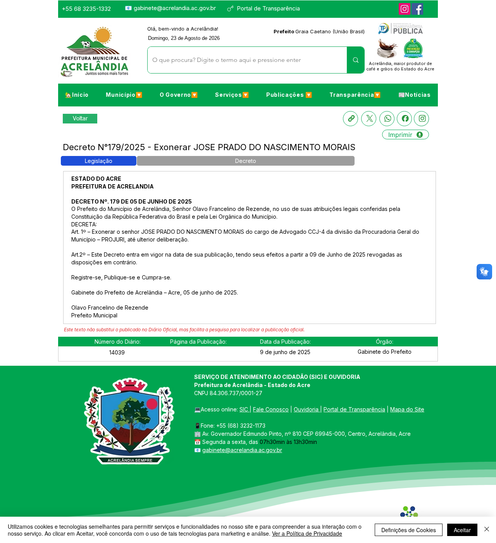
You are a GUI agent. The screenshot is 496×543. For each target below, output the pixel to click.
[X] (368, 118)
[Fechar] (486, 530)
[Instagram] (404, 9)
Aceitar (462, 530)
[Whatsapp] (386, 118)
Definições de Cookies (408, 530)
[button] (124, 94)
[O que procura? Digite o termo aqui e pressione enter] (355, 60)
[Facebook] (417, 9)
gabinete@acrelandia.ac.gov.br (175, 8)
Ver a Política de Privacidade (307, 533)
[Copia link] (350, 118)
